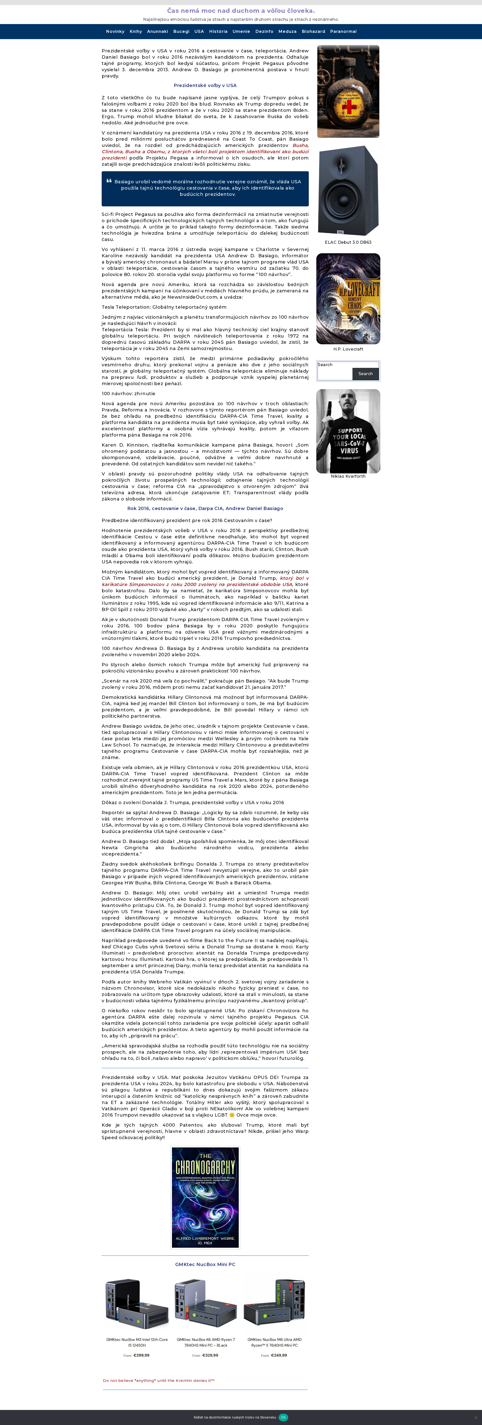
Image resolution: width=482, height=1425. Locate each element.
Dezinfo (265, 31)
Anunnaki (157, 31)
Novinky (115, 31)
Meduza (288, 31)
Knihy (136, 31)
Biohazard (313, 31)
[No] (475, 1417)
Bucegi (181, 31)
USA (199, 31)
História (218, 31)
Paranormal (343, 31)
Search (325, 364)
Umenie (241, 31)
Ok (283, 1417)
